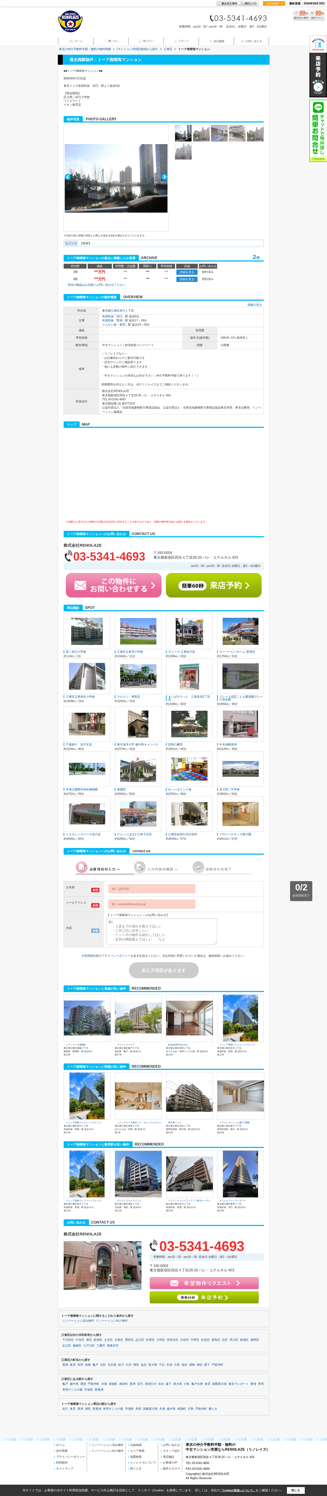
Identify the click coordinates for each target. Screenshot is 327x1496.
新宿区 (98, 1339)
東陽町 (113, 1383)
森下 (207, 1364)
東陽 (88, 1364)
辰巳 (122, 310)
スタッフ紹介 (171, 1450)
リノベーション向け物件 (112, 1320)
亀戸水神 (197, 1383)
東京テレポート (238, 1383)
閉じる (295, 1490)
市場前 (88, 1389)
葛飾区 (77, 1345)
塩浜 (144, 1364)
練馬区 (254, 1339)
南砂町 (123, 1383)
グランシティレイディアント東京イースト (189, 1200)
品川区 (139, 1339)
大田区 (160, 1339)
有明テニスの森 (72, 1389)
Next (164, 177)
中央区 (80, 1339)
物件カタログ (171, 1468)
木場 (169, 1364)
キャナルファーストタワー (232, 1200)
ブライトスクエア (126, 1044)
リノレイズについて (143, 1462)
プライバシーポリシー (116, 955)
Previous (68, 177)
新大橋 (152, 1364)
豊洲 (119, 320)
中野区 (195, 1339)
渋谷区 (184, 1339)
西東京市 (113, 1345)
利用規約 (90, 955)
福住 (184, 1364)
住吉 (161, 1383)
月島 (191, 1408)
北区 (225, 1339)
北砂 (103, 1364)
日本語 (274, 12)
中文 (272, 17)
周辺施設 (168, 1456)
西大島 (177, 1383)
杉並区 (205, 1339)
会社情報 (62, 1450)
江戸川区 (89, 1345)
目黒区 (150, 1339)
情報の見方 (255, 304)
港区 (89, 1339)
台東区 (119, 1339)
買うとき (136, 1468)
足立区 (66, 1345)
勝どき (213, 1408)
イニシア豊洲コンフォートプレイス (237, 1044)
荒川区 (234, 1339)
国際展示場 (219, 1383)
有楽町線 (108, 316)
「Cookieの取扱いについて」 (238, 1490)
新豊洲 (99, 1389)
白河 (128, 1364)
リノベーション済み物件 (78, 1320)
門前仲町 (217, 1364)
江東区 (115, 310)
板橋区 (244, 1339)
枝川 (121, 1364)
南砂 (199, 1364)
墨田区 (129, 1339)
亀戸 (95, 1364)
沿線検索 (136, 1445)
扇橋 (192, 1364)
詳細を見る (187, 272)
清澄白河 (150, 1383)
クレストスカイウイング (129, 1200)
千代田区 (68, 1339)
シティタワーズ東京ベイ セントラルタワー (139, 1122)
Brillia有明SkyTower (178, 1044)
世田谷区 (172, 1339)
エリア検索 (137, 1450)
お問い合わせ (171, 1445)
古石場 (112, 1364)
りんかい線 (109, 324)
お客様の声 (170, 1462)
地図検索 (136, 1456)
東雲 (122, 324)
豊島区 (216, 1339)
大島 (177, 1364)
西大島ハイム (175, 1122)
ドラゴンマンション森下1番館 (234, 1122)
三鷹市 (101, 1345)
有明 (80, 1364)
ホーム (60, 1445)
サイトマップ (64, 1468)
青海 (253, 1383)
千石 (162, 1364)
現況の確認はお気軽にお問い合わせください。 (98, 284)
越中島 (74, 1383)
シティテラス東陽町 (76, 1044)
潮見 (136, 1364)
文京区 (108, 1339)
